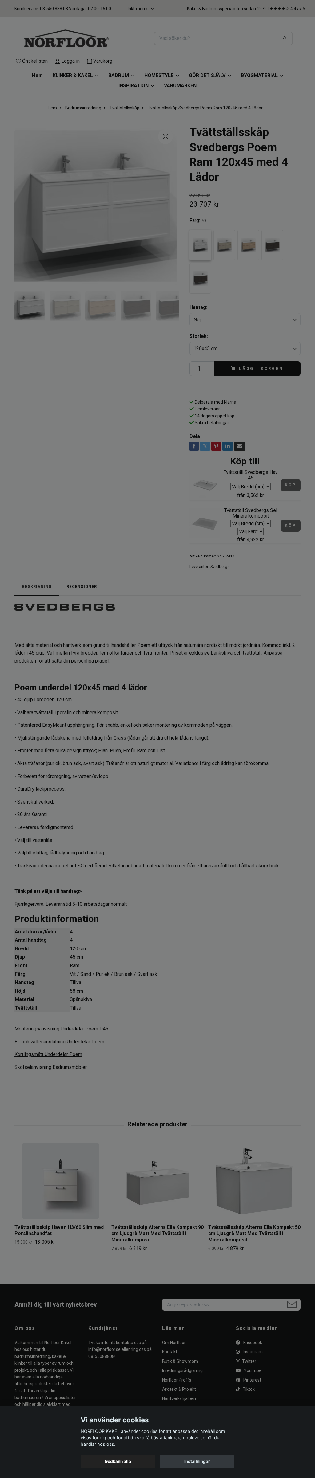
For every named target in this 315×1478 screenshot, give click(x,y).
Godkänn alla (118, 1461)
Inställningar (197, 1461)
